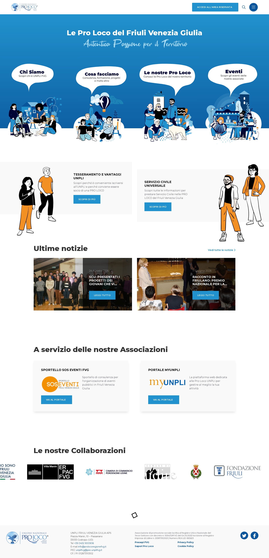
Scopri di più (86, 199)
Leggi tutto (102, 295)
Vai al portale (56, 399)
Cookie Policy (186, 546)
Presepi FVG (142, 542)
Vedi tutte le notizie (221, 250)
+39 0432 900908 (84, 543)
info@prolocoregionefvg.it (92, 546)
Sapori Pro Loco (144, 546)
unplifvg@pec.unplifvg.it (89, 550)
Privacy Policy (186, 542)
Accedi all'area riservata (214, 7)
